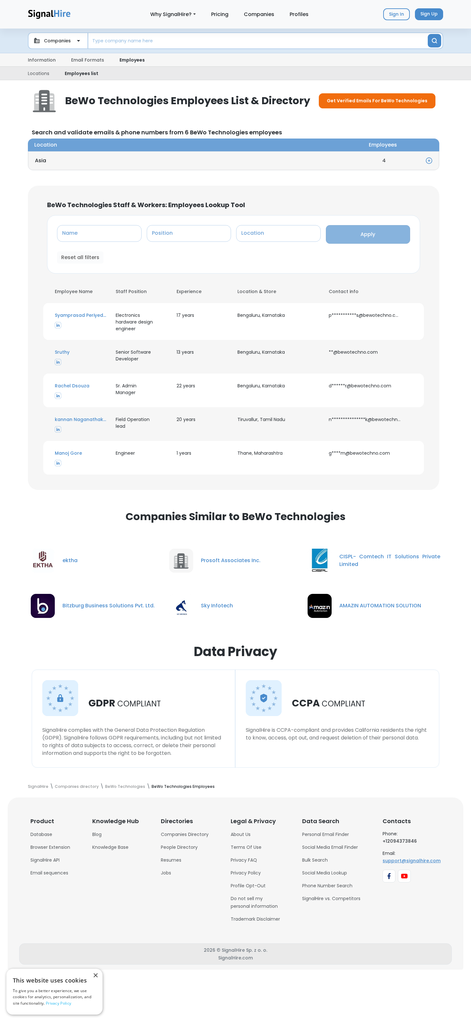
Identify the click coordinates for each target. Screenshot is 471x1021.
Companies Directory (185, 834)
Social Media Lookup (324, 873)
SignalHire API (45, 860)
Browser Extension (50, 847)
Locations (38, 73)
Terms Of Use (246, 847)
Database (41, 834)
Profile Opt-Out (248, 885)
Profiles (299, 14)
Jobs (166, 873)
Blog (97, 834)
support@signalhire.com (412, 860)
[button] (81, 315)
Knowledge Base (110, 847)
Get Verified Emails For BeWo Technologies (377, 100)
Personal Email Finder (325, 834)
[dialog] (54, 992)
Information (42, 60)
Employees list (81, 73)
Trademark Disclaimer (255, 919)
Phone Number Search (327, 885)
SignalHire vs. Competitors (331, 898)
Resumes (171, 860)
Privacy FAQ (244, 860)
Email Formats (87, 60)
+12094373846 (400, 841)
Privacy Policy (246, 873)
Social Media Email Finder (330, 847)
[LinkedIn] (58, 325)
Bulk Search (315, 860)
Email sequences (49, 873)
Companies (259, 14)
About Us (241, 834)
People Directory (179, 847)
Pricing (219, 14)
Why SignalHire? (171, 14)
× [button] (95, 975)
